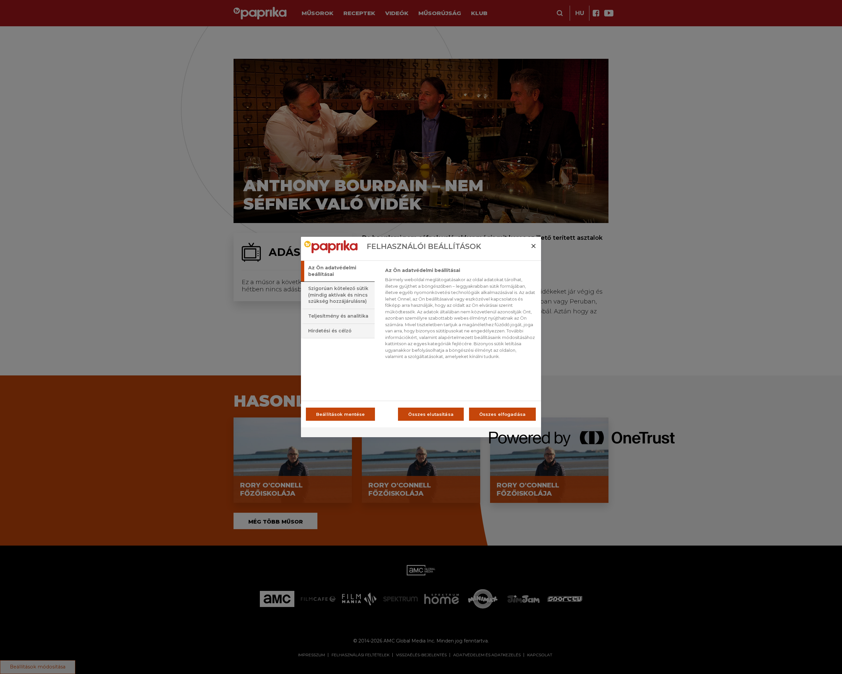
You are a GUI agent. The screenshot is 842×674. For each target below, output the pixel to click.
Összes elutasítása (430, 414)
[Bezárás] (533, 246)
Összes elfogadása (502, 414)
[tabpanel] (460, 315)
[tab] (338, 271)
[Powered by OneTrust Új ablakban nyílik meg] (513, 433)
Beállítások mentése (340, 414)
